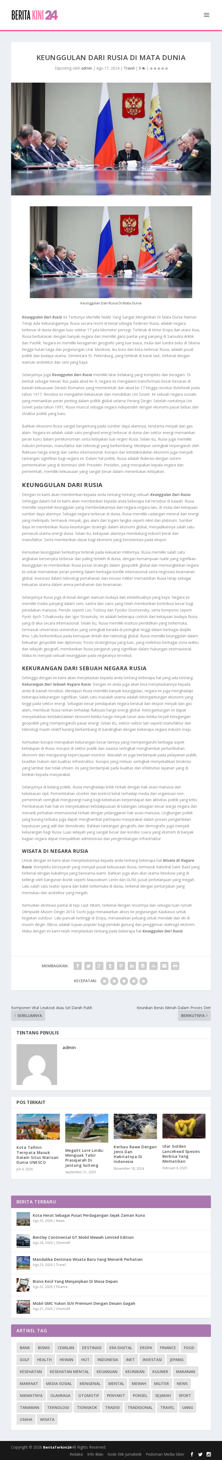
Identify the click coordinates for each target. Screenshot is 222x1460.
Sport (185, 1395)
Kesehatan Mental (69, 1371)
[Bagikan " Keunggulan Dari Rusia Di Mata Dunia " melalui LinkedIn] (131, 965)
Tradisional (140, 1407)
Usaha (26, 1419)
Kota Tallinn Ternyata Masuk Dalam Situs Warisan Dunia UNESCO (38, 1155)
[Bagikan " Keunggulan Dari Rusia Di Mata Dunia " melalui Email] (164, 965)
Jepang (177, 1359)
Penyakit (116, 1395)
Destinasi (92, 1347)
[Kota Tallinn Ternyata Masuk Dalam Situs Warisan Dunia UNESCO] (38, 1127)
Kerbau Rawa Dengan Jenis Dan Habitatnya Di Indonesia (135, 1154)
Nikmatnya (31, 1395)
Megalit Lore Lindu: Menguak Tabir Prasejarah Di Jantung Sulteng (84, 1158)
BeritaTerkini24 (57, 1447)
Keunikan (135, 1371)
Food (189, 1347)
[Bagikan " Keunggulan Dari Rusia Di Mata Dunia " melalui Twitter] (88, 965)
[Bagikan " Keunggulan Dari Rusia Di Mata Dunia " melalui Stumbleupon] (153, 965)
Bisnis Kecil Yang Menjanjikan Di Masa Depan (75, 1281)
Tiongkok (87, 1407)
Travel (129, 68)
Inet (130, 1359)
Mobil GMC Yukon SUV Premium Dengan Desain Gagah (84, 1303)
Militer (161, 1383)
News (60, 1220)
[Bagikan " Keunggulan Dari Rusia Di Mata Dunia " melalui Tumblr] (110, 965)
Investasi (152, 1359)
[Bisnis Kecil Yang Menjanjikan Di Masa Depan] (23, 1285)
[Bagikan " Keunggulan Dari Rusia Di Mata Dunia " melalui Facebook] (77, 965)
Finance (62, 1286)
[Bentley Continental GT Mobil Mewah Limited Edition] (23, 1241)
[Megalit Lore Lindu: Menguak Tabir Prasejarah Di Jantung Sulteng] (87, 1128)
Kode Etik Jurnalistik (124, 1454)
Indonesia (107, 1359)
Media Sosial (59, 1383)
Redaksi (76, 1454)
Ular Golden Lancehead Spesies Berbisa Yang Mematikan (181, 1154)
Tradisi (112, 1407)
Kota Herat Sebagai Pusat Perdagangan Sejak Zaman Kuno (89, 1215)
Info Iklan (95, 1454)
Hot (85, 1359)
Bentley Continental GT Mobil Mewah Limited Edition (83, 1237)
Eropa (146, 1347)
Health (44, 1359)
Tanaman (29, 1407)
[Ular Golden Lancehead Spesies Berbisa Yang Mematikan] (184, 1126)
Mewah (139, 1383)
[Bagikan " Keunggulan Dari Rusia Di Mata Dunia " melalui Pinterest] (121, 965)
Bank (25, 1347)
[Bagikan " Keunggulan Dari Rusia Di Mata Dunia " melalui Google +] (99, 965)
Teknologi (58, 1407)
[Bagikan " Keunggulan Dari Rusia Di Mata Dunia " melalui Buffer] (142, 965)
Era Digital (120, 1347)
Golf (24, 1359)
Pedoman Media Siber (165, 1454)
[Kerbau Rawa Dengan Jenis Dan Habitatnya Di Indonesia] (135, 1126)
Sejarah (163, 1395)
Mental (116, 1383)
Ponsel (140, 1395)
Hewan (66, 1359)
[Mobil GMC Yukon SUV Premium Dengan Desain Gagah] (23, 1307)
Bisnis (44, 1347)
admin (86, 68)
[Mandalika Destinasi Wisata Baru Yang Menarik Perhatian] (23, 1263)
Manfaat (29, 1383)
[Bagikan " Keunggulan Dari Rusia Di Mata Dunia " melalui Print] (175, 965)
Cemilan (66, 1347)
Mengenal (90, 1383)
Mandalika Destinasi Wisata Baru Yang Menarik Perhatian (88, 1259)
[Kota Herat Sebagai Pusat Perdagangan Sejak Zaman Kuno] (23, 1219)
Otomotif (63, 1242)
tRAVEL (167, 1407)
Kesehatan (31, 1371)
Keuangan (107, 1371)
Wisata (47, 1419)
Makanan (185, 1371)
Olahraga (60, 1395)
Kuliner (160, 1371)
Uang (187, 1407)
